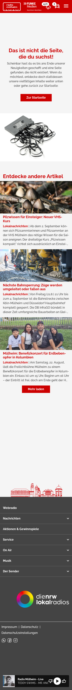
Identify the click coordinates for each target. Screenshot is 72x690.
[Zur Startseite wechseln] (12, 6)
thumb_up (64, 681)
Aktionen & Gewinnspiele (21, 529)
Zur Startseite (36, 97)
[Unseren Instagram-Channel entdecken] (15, 640)
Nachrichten (11, 518)
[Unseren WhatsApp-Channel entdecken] (3, 640)
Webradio (10, 508)
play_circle (57, 681)
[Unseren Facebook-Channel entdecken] (9, 640)
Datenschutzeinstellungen (19, 633)
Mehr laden (36, 389)
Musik (7, 560)
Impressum (9, 627)
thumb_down (50, 681)
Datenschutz (29, 627)
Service (8, 539)
